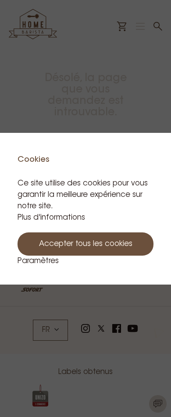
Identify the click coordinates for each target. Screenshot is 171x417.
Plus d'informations (51, 217)
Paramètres (38, 261)
